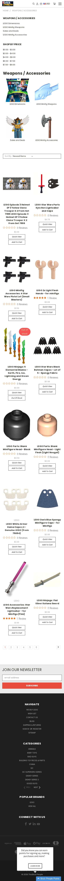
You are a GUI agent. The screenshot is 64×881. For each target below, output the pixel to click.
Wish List (32, 713)
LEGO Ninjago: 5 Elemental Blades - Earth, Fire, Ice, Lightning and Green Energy (17, 373)
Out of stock (16, 398)
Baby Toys (32, 753)
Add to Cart (17, 242)
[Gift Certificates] (41, 3)
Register (37, 729)
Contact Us (32, 717)
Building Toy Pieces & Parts (32, 760)
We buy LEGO (32, 709)
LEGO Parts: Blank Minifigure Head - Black (16, 448)
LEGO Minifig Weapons (13, 27)
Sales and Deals (11, 30)
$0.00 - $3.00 (9, 49)
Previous (4, 878)
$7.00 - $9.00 (9, 64)
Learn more (35, 866)
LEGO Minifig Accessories (15, 34)
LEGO (32, 802)
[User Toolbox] (37, 3)
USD (48, 3)
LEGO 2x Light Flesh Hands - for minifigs (47, 292)
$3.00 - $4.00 (9, 53)
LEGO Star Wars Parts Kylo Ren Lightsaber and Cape (47, 207)
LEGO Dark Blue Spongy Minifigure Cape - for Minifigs (47, 522)
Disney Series (32, 776)
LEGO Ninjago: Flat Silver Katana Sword (47, 602)
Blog (32, 721)
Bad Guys (32, 756)
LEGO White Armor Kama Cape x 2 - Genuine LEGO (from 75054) (17, 528)
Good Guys (32, 783)
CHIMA (32, 764)
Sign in (26, 729)
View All (32, 806)
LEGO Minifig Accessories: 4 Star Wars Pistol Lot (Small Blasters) (16, 295)
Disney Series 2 (32, 779)
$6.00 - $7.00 (9, 61)
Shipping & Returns (32, 725)
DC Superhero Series (32, 772)
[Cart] (54, 3)
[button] (38, 878)
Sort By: (8, 156)
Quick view (16, 236)
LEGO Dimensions (11, 23)
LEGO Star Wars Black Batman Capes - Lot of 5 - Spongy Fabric (47, 369)
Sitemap (32, 732)
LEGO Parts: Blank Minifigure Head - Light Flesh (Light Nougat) (47, 449)
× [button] (52, 845)
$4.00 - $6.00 (9, 57)
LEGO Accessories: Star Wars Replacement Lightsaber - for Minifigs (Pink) (16, 609)
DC (32, 768)
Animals (32, 749)
